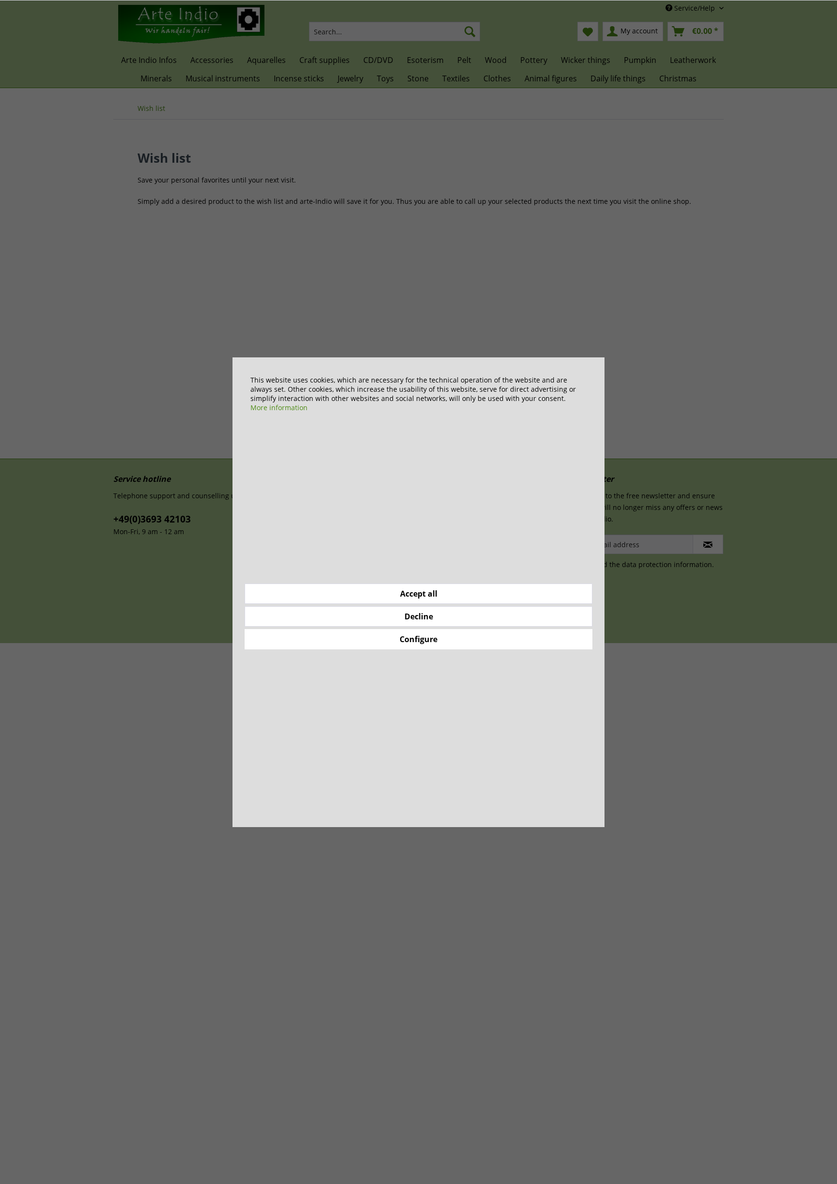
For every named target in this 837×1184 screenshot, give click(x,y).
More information (279, 407)
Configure (418, 639)
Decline (418, 616)
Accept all (418, 593)
